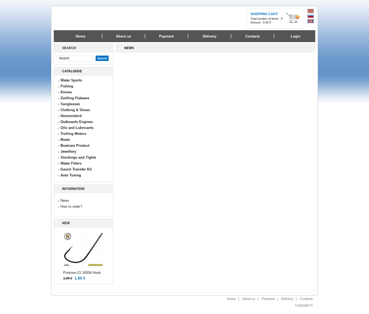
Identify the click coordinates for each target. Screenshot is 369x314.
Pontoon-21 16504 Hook (82, 273)
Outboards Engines (77, 122)
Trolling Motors (73, 134)
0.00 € (267, 22)
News (65, 201)
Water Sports (71, 80)
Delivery (287, 299)
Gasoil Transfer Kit (76, 169)
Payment (268, 299)
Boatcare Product (75, 146)
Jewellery (68, 151)
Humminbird (71, 116)
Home (80, 36)
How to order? (71, 206)
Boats (65, 140)
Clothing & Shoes (75, 110)
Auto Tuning (71, 175)
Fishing (67, 86)
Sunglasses (70, 104)
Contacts (306, 299)
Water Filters (71, 163)
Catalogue (72, 71)
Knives (66, 92)
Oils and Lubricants (77, 128)
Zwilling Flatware (75, 98)
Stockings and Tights (78, 157)
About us (248, 299)
